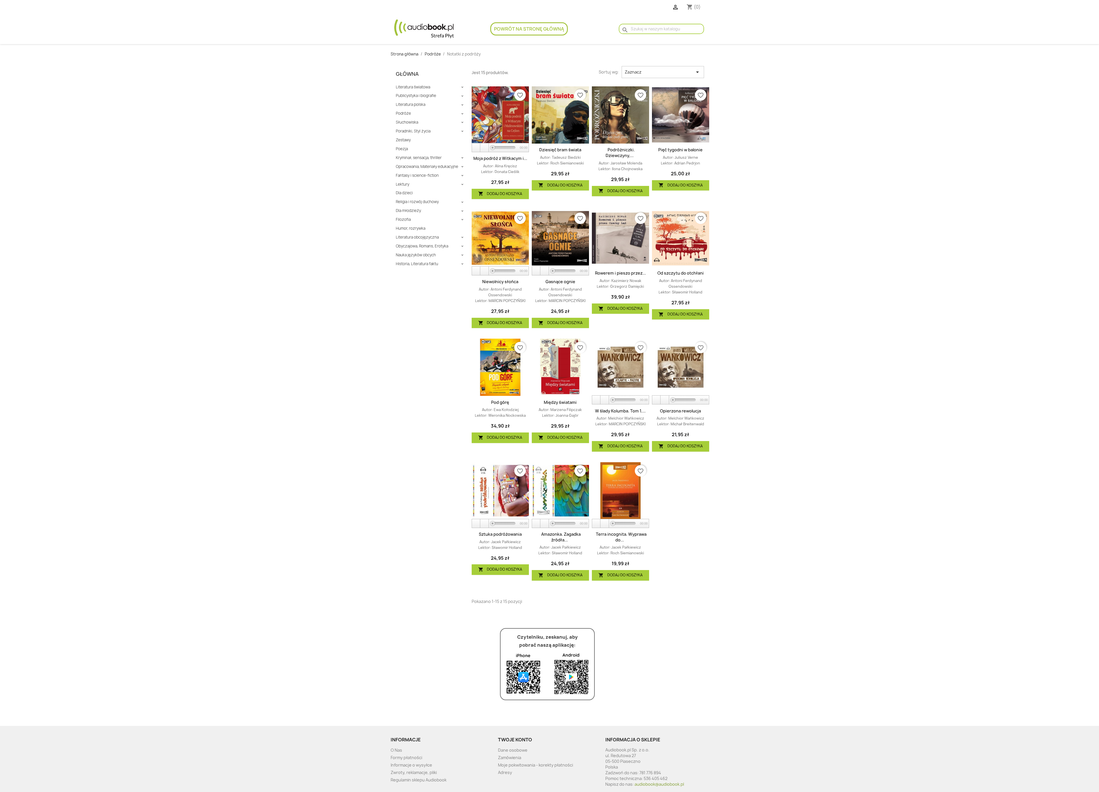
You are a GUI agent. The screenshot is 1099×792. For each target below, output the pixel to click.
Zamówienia (509, 757)
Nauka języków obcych (416, 255)
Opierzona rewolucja (680, 411)
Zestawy (403, 140)
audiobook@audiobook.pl (659, 784)
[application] (500, 148)
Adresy (505, 772)
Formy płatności (406, 757)
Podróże (403, 113)
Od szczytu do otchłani (680, 273)
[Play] (476, 147)
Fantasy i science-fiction (417, 175)
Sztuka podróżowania (500, 534)
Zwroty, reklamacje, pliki (414, 772)
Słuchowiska (407, 122)
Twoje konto (515, 740)
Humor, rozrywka (410, 228)
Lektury (402, 184)
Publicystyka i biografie (416, 95)
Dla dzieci (404, 192)
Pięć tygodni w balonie (680, 149)
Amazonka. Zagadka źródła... (561, 537)
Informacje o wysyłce (411, 765)
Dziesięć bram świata (560, 149)
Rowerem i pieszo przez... (620, 273)
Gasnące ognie (560, 281)
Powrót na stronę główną (529, 29)
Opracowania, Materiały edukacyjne (427, 166)
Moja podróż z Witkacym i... (500, 158)
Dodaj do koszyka (500, 193)
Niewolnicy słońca (500, 281)
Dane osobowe (512, 750)
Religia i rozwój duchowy (417, 201)
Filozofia (403, 219)
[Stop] (484, 147)
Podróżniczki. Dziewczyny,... (620, 152)
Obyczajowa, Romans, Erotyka (422, 246)
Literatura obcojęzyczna (417, 237)
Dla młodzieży (408, 210)
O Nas (396, 750)
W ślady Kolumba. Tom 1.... (620, 411)
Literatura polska (410, 104)
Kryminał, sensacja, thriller (419, 157)
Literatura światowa (413, 87)
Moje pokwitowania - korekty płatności (535, 765)
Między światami (560, 402)
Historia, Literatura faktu (417, 263)
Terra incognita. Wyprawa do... (621, 537)
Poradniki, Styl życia (413, 131)
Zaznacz (663, 72)
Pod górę (500, 402)
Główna (407, 74)
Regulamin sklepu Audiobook (418, 780)
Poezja (402, 148)
